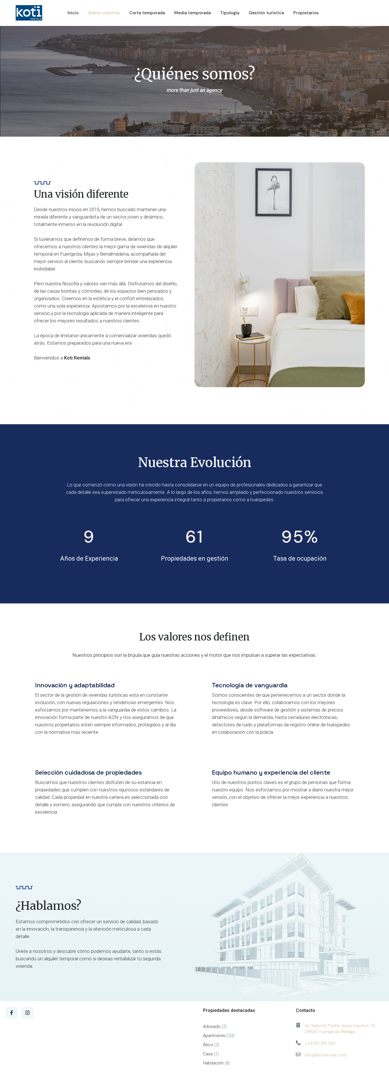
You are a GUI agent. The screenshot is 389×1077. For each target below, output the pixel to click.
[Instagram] (27, 1013)
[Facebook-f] (11, 1013)
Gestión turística (266, 13)
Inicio (73, 13)
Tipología (229, 13)
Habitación (213, 1063)
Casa (208, 1053)
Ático (208, 1044)
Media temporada (192, 13)
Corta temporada (147, 13)
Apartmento (214, 1035)
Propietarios (306, 13)
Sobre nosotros (104, 13)
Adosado (211, 1026)
